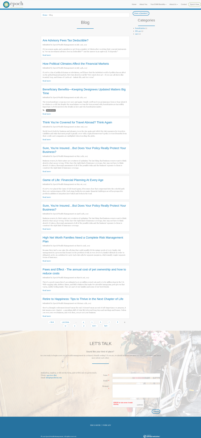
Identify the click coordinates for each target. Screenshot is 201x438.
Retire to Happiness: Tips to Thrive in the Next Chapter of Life (83, 299)
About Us (172, 4)
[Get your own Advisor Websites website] (151, 436)
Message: (105, 387)
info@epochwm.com (54, 377)
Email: (106, 381)
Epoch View (194, 4)
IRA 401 (138, 31)
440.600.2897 (52, 375)
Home (134, 4)
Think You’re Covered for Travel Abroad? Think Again (77, 122)
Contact (184, 4)
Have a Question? (141, 13)
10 (65, 326)
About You (143, 4)
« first (51, 322)
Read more (47, 55)
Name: (106, 375)
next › (94, 326)
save (137, 34)
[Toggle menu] (166, 4)
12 (83, 326)
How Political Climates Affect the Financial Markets (76, 63)
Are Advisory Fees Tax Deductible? (65, 40)
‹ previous (65, 322)
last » (106, 326)
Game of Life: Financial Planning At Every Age (73, 180)
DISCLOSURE (95, 425)
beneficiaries (51, 110)
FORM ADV (107, 425)
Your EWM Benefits (157, 4)
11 (74, 326)
